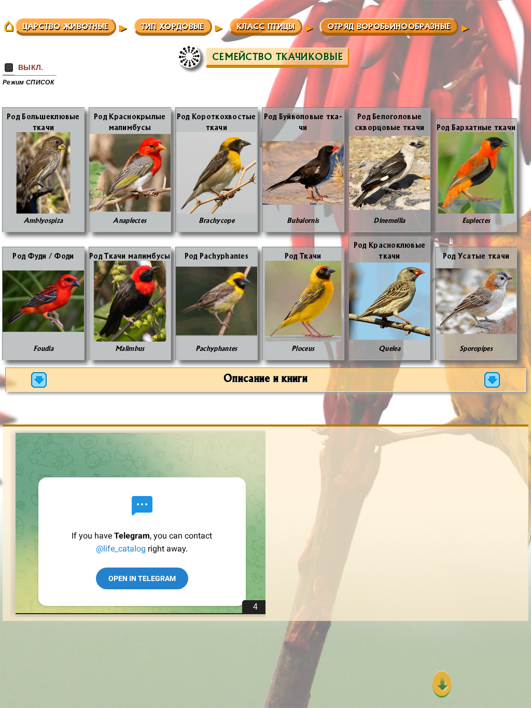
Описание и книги (265, 377)
